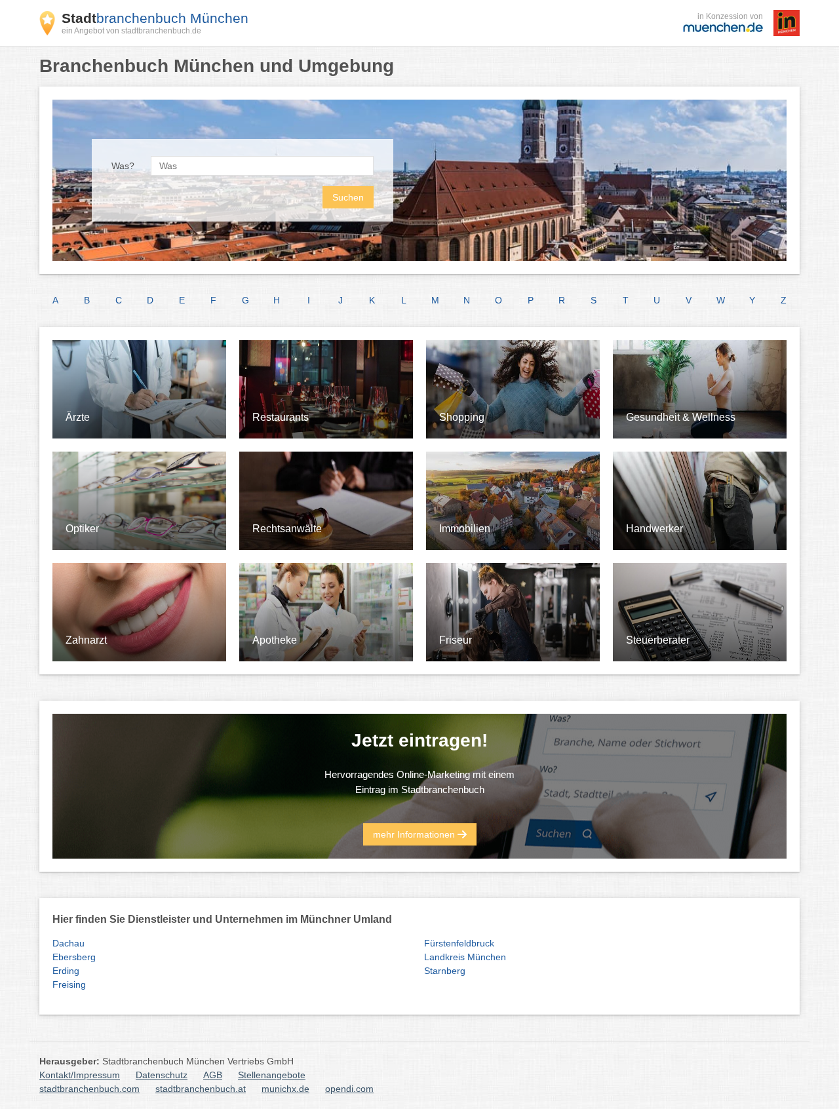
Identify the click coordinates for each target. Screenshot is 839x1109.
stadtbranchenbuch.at (200, 1088)
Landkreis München (465, 957)
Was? (122, 166)
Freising (69, 984)
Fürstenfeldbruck (459, 943)
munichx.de (285, 1088)
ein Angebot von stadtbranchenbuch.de (131, 30)
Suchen (348, 197)
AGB (212, 1075)
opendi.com (349, 1088)
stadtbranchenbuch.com (89, 1088)
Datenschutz (161, 1075)
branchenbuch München (155, 18)
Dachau (68, 943)
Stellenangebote (271, 1075)
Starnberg (444, 970)
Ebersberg (74, 957)
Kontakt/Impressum (79, 1075)
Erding (65, 970)
